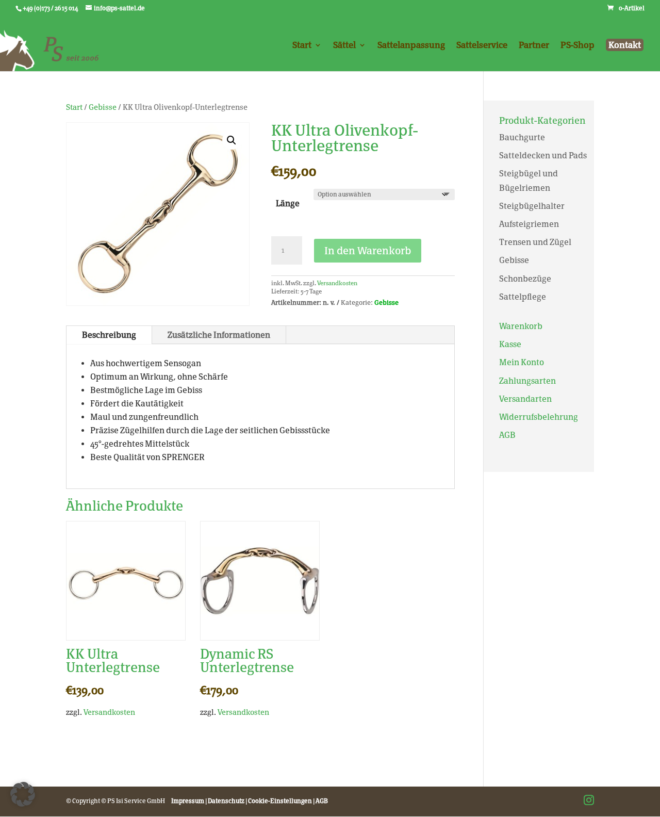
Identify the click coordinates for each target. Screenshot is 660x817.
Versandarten (525, 399)
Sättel (344, 45)
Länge (288, 203)
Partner (534, 45)
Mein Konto (521, 362)
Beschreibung (109, 335)
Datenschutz (226, 801)
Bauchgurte (522, 137)
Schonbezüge (525, 279)
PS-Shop (577, 45)
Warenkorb (520, 326)
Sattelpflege (522, 297)
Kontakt (624, 45)
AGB (507, 435)
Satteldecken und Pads (543, 155)
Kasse (510, 344)
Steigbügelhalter (532, 206)
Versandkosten (337, 283)
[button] (231, 140)
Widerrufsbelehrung (538, 417)
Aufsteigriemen (529, 224)
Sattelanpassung (411, 45)
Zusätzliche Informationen (219, 335)
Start (301, 45)
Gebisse (103, 107)
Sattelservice (481, 45)
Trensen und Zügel (535, 242)
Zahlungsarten (527, 381)
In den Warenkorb (367, 250)
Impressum (187, 801)
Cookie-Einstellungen (280, 801)
